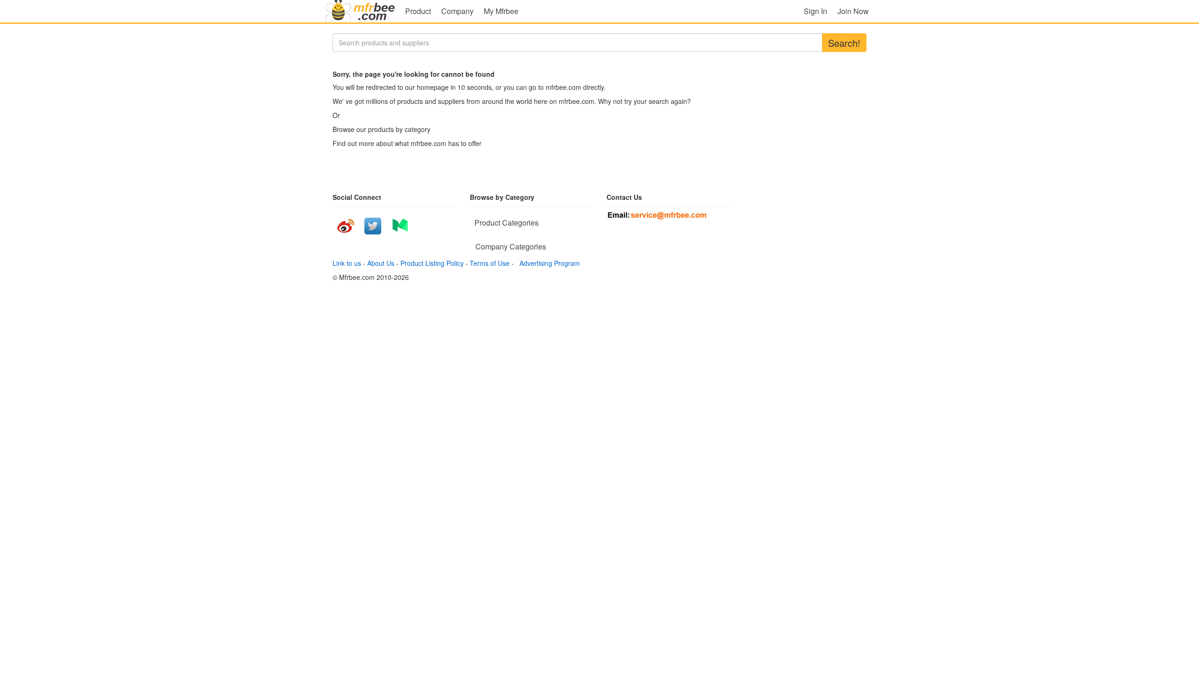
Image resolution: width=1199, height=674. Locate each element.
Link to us (347, 263)
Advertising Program (548, 263)
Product (418, 11)
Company (457, 11)
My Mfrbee (501, 11)
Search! (844, 43)
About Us (380, 263)
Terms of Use (490, 263)
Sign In (815, 11)
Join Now (853, 11)
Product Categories (506, 222)
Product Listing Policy (432, 263)
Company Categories (510, 246)
